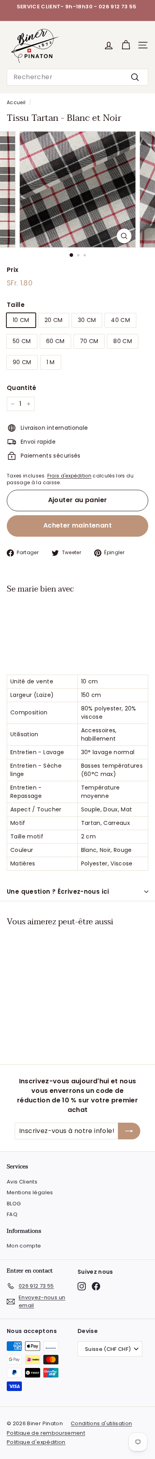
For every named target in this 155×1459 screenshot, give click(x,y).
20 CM (54, 320)
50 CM (22, 341)
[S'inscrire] (129, 1131)
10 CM (21, 320)
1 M (50, 362)
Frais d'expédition (69, 476)
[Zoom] (123, 236)
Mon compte (24, 1245)
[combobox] (77, 77)
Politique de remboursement (46, 1433)
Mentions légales (30, 1192)
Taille (16, 305)
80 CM (122, 341)
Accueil (16, 102)
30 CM (87, 320)
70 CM (89, 341)
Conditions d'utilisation (101, 1423)
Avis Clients (22, 1181)
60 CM (55, 341)
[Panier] (125, 45)
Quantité (22, 388)
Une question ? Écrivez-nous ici (58, 891)
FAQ (12, 1214)
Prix (12, 270)
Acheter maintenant (77, 525)
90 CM (22, 362)
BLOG (14, 1203)
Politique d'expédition (36, 1442)
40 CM (120, 320)
